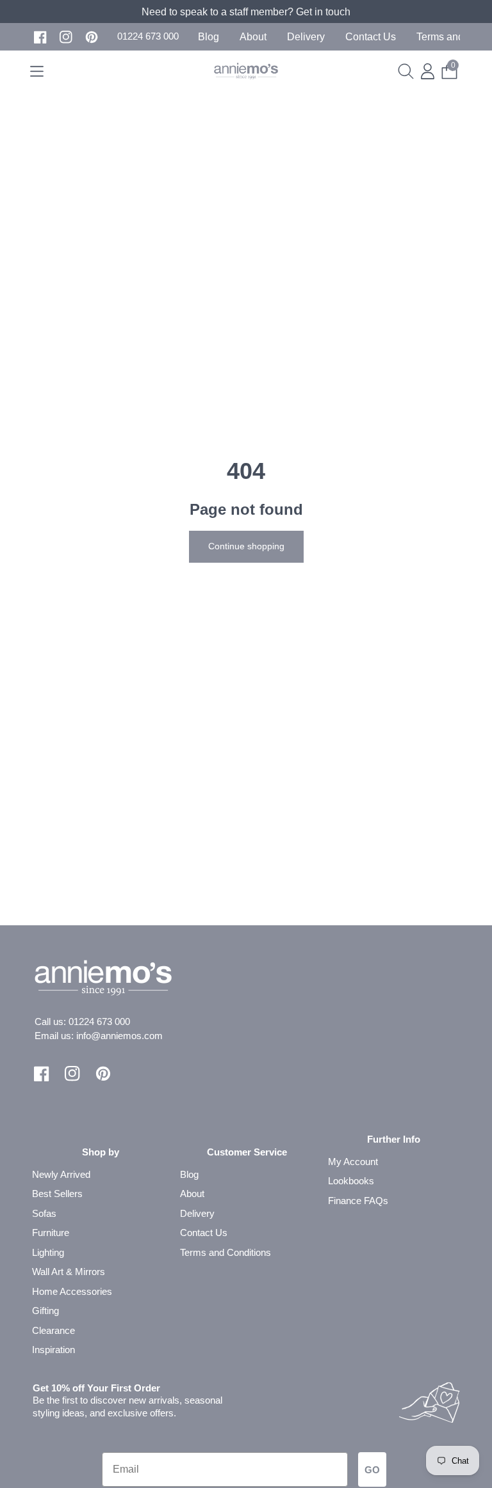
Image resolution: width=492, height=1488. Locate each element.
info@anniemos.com (119, 1035)
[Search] (406, 71)
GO (372, 1469)
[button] (148, 36)
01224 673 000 (99, 1021)
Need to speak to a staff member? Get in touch (246, 11)
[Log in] (428, 71)
